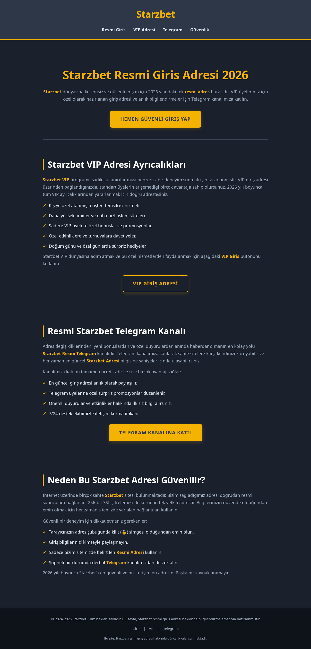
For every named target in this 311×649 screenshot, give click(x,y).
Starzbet (155, 14)
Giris (136, 628)
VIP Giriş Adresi (155, 283)
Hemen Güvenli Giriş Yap (155, 119)
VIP (152, 628)
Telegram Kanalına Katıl (155, 432)
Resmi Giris (114, 30)
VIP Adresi (144, 30)
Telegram (172, 30)
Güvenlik (199, 30)
